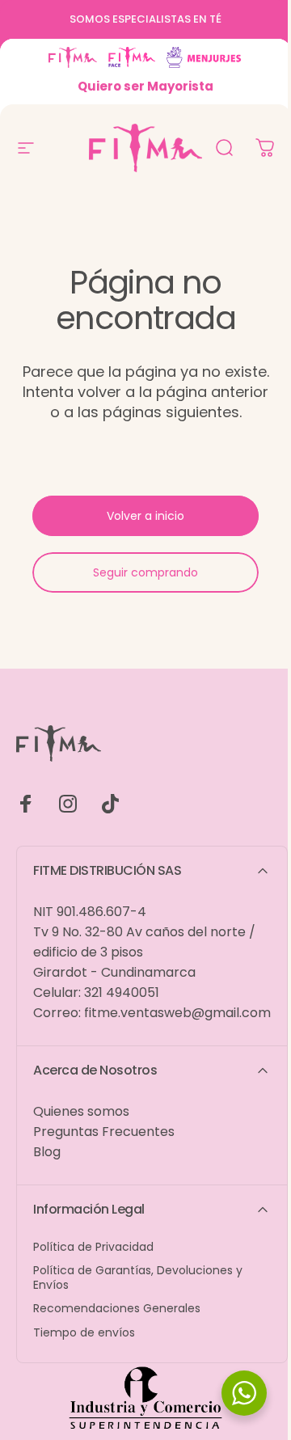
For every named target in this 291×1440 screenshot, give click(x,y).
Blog (47, 1151)
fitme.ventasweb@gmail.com (177, 1012)
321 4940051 (121, 992)
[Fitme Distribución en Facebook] (26, 803)
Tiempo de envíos (84, 1333)
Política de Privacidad (93, 1247)
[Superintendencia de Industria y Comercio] (145, 1399)
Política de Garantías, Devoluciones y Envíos (137, 1278)
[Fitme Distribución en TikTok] (110, 803)
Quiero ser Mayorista (145, 86)
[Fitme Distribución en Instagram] (68, 803)
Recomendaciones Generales (116, 1309)
